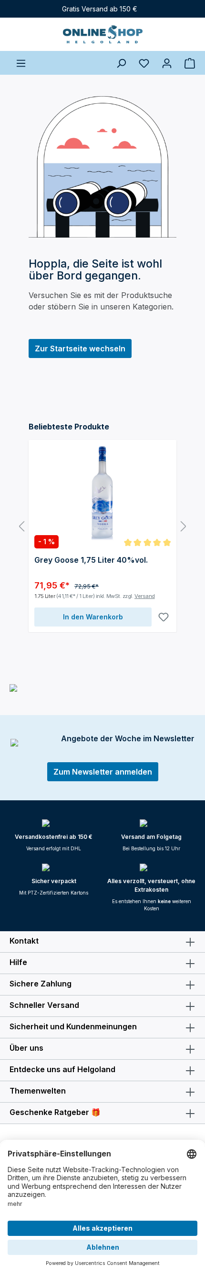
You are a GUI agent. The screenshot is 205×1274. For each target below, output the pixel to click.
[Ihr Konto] (166, 62)
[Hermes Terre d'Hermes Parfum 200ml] (102, 493)
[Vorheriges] (21, 526)
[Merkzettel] (144, 62)
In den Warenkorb (93, 617)
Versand (149, 596)
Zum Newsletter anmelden (102, 771)
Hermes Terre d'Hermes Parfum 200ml (94, 564)
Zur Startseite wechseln (80, 348)
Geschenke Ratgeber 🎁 (55, 1112)
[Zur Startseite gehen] (102, 34)
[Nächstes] (183, 526)
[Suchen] (121, 62)
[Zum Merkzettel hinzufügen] (163, 617)
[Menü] (21, 62)
